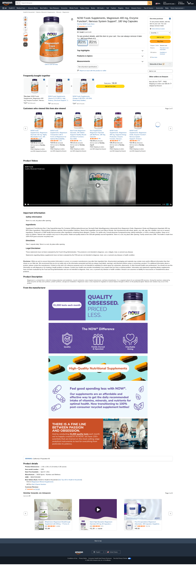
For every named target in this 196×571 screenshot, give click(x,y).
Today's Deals (84, 8)
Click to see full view (51, 64)
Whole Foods (73, 8)
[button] (4, 8)
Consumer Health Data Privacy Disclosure (100, 558)
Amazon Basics (33, 8)
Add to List (152, 71)
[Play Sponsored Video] (98, 509)
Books (93, 8)
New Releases (54, 8)
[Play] (25, 204)
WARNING (28, 458)
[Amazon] (7, 3)
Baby (167, 8)
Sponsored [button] (26, 496)
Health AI (12, 8)
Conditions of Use (72, 558)
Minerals (58, 12)
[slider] (94, 204)
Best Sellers (44, 8)
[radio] (25, 19)
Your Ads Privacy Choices (120, 558)
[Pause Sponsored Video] (69, 514)
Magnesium (66, 12)
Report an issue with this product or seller (93, 70)
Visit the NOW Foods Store (85, 24)
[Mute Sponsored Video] (69, 518)
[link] (59, 86)
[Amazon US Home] (79, 553)
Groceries (64, 8)
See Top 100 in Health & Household (69, 480)
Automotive (159, 8)
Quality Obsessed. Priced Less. (35, 169)
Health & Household (29, 12)
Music (127, 8)
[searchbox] (84, 3)
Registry (120, 8)
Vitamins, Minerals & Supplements (45, 12)
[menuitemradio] (167, 204)
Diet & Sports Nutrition (39, 484)
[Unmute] (171, 204)
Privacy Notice (83, 558)
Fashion (113, 8)
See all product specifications (87, 67)
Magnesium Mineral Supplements (42, 482)
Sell (107, 8)
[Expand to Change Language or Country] (103, 552)
